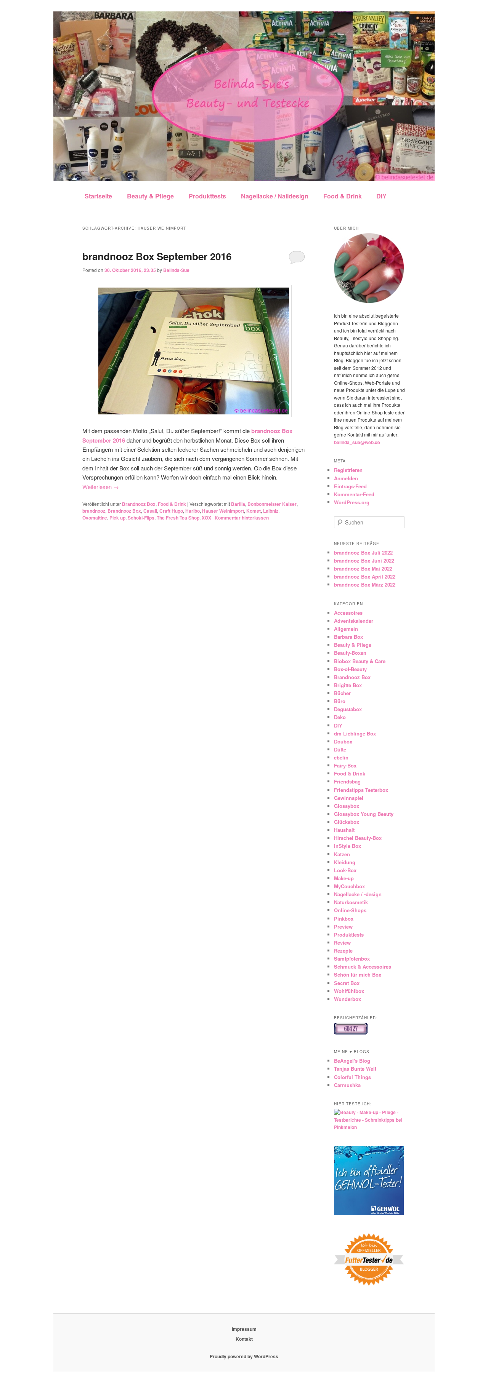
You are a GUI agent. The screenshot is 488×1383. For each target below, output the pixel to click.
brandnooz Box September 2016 (156, 256)
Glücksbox (346, 821)
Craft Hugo (171, 510)
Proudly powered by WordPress (244, 1356)
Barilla (238, 503)
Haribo (192, 510)
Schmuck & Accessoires (362, 966)
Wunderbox (347, 998)
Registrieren (348, 469)
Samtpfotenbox (352, 958)
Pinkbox (343, 918)
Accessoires (348, 612)
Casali (150, 510)
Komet (253, 510)
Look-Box (345, 870)
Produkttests (207, 196)
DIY (381, 196)
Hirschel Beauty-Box (358, 837)
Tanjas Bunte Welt (355, 1068)
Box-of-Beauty (350, 669)
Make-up (344, 878)
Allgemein (346, 628)
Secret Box (347, 982)
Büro (339, 701)
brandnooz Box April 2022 (364, 576)
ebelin (341, 757)
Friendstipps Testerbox (361, 789)
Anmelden (346, 478)
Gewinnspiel (348, 797)
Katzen (342, 854)
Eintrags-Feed (350, 486)
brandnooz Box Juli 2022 (363, 552)
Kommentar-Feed (354, 494)
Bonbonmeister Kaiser (272, 503)
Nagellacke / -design (358, 894)
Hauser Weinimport (223, 510)
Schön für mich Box (357, 974)
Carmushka (347, 1085)
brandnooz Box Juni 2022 (364, 560)
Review (342, 942)
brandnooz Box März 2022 (364, 584)
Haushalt (344, 829)
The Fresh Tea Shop (178, 517)
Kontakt (244, 1338)
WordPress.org (351, 502)
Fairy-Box (345, 765)
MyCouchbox (349, 886)
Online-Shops (350, 910)
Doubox (343, 741)
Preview (343, 926)
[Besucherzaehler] (351, 1032)
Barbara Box (348, 636)
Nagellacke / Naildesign (274, 196)
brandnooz (93, 510)
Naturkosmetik (351, 902)
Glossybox (346, 805)
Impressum (244, 1328)
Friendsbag (347, 781)
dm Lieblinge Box (355, 733)
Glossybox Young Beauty (363, 813)
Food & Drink (342, 196)
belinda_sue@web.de (357, 442)
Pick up (117, 517)
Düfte (340, 749)
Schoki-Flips (141, 517)
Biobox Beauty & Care (359, 661)
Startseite (98, 196)
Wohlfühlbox (349, 990)
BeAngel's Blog (352, 1060)
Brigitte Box (348, 685)
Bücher (342, 693)
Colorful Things (352, 1077)
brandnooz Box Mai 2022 (363, 568)
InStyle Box (347, 845)
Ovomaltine (94, 517)
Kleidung (344, 862)
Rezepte (343, 950)
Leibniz (270, 510)
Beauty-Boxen (350, 652)
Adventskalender (353, 620)
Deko (340, 717)
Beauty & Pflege (150, 196)
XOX (206, 517)
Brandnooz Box (139, 503)
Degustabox (348, 709)
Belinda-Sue (176, 270)
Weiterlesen (100, 487)
